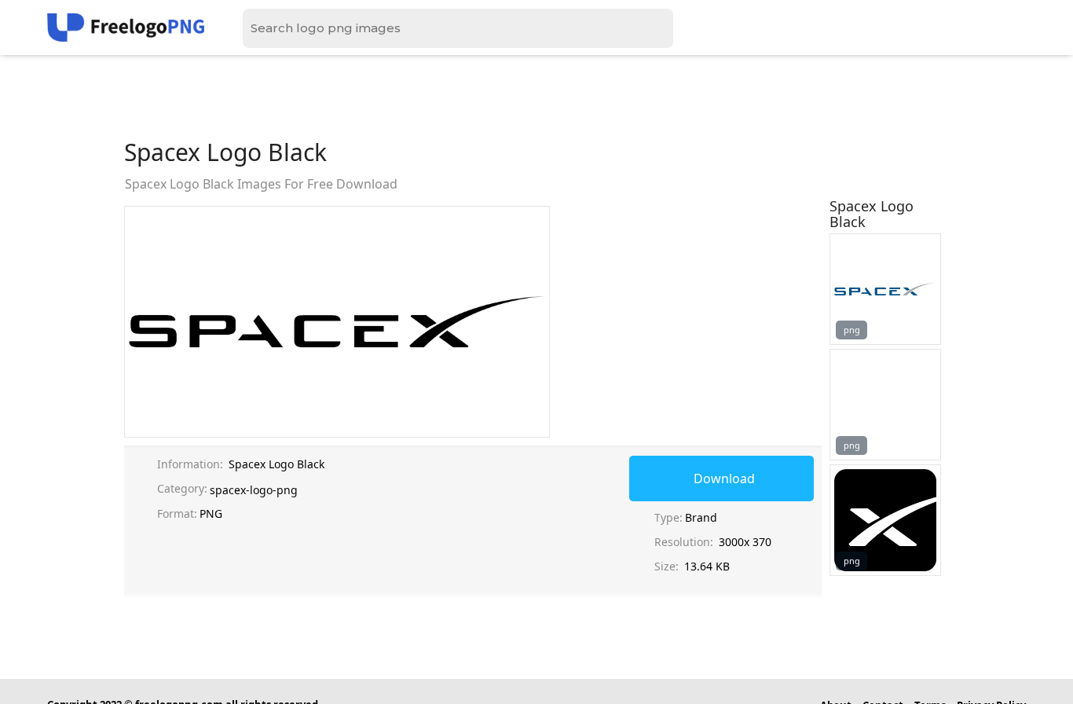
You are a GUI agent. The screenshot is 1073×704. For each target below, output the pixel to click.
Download (724, 478)
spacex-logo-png (254, 489)
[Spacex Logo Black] (885, 289)
